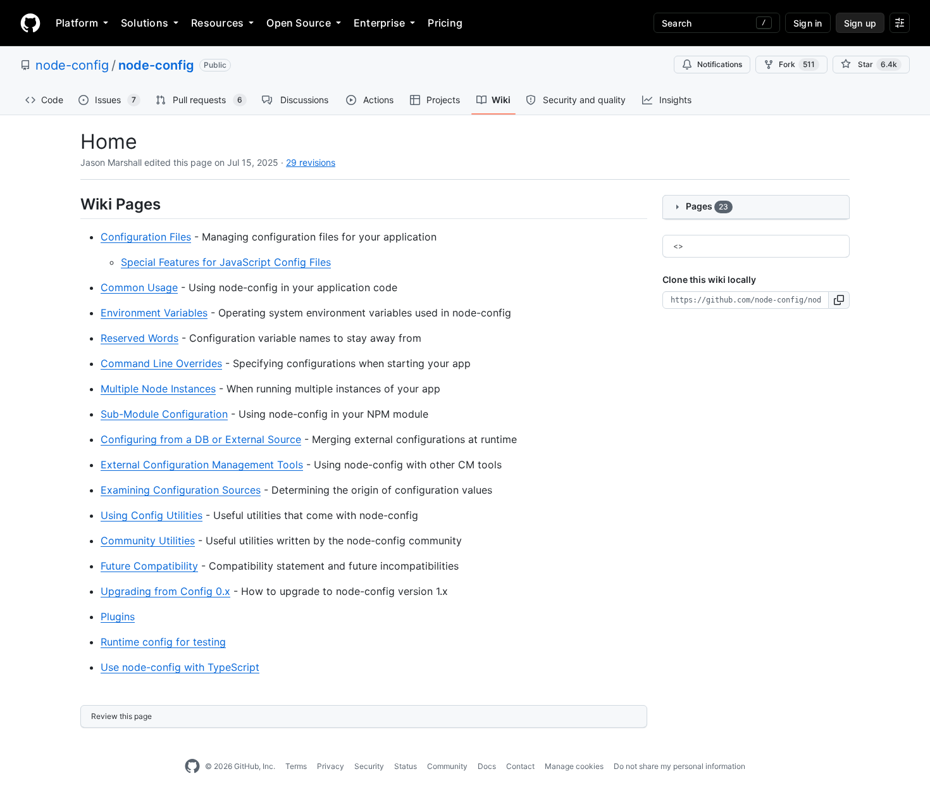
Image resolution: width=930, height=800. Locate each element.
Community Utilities (148, 540)
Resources (217, 22)
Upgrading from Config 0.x (165, 591)
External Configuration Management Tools (202, 464)
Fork (797, 64)
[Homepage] (30, 23)
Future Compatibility (149, 565)
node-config (72, 65)
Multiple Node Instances (158, 388)
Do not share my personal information (679, 766)
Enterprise (379, 22)
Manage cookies (574, 766)
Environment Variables (154, 312)
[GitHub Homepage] (192, 766)
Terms (296, 766)
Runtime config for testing (163, 641)
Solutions (144, 22)
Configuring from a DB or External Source (201, 439)
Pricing (445, 22)
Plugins (118, 616)
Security (369, 766)
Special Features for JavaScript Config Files (226, 262)
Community (447, 766)
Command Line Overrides (161, 363)
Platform (77, 22)
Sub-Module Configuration (164, 414)
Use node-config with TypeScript (180, 667)
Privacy (330, 766)
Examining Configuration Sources (181, 490)
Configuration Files (146, 236)
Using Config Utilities (151, 515)
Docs (487, 766)
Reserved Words (139, 338)
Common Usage (139, 287)
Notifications (719, 64)
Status (405, 766)
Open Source (298, 22)
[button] (839, 300)
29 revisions (310, 162)
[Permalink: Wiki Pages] (71, 204)
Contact (520, 766)
